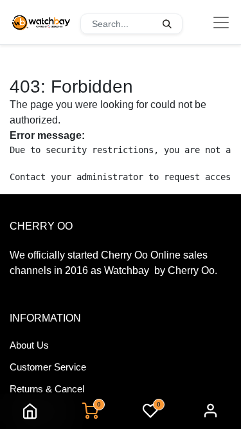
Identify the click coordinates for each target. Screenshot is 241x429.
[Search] (167, 24)
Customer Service (48, 366)
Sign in (211, 411)
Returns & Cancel (47, 388)
